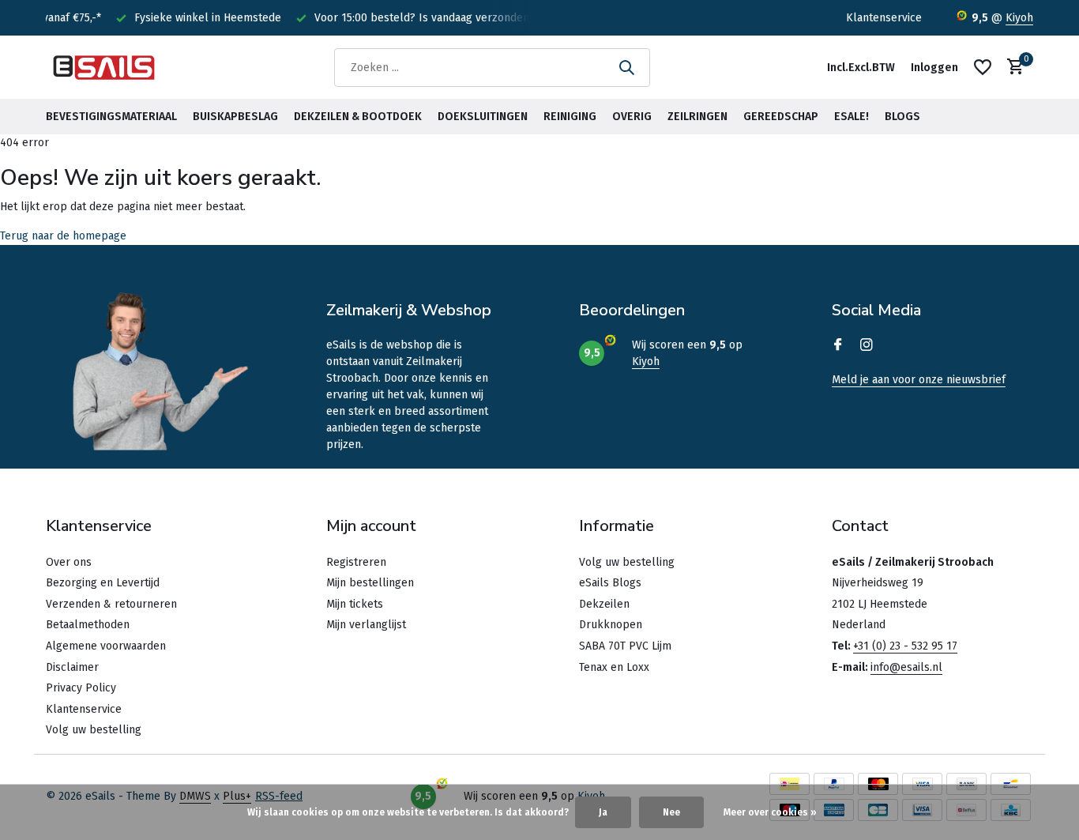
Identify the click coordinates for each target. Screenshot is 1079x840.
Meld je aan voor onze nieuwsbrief (919, 379)
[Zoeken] (626, 67)
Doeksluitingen (483, 116)
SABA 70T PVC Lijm (625, 646)
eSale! (851, 116)
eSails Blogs (610, 583)
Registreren (356, 562)
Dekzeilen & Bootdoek (358, 116)
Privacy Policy (81, 688)
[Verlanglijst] (982, 67)
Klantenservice (884, 17)
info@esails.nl (906, 667)
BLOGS (902, 116)
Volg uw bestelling (93, 729)
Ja (603, 812)
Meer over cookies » (770, 812)
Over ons (69, 562)
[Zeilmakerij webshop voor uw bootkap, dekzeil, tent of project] (105, 67)
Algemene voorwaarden (106, 646)
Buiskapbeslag (235, 116)
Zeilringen (697, 116)
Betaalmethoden (88, 624)
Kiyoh (1019, 17)
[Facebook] (838, 346)
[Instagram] (866, 346)
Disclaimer (72, 667)
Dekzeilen (604, 604)
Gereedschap (780, 116)
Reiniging (569, 116)
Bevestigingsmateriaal (111, 116)
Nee (671, 812)
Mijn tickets (354, 604)
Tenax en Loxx (614, 667)
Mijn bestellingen (370, 583)
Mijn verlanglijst (366, 624)
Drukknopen (610, 624)
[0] (1011, 67)
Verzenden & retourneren (111, 604)
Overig (632, 116)
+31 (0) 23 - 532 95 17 (905, 646)
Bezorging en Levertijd (103, 583)
